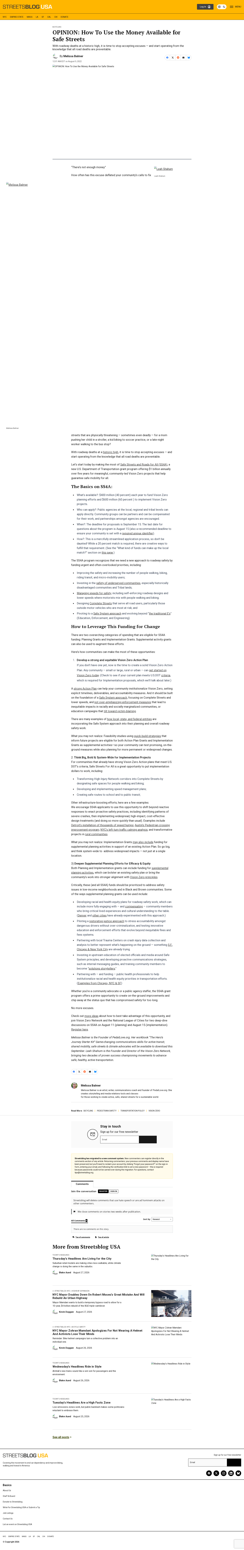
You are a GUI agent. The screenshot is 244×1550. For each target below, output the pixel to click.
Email (104, 1139)
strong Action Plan (85, 688)
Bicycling (57, 27)
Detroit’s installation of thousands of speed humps (102, 825)
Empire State (16, 17)
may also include (143, 842)
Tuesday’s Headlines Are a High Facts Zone (81, 1402)
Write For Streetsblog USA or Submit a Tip (21, 1507)
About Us (7, 1490)
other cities (99, 915)
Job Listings (8, 1513)
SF (43, 17)
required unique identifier (137, 533)
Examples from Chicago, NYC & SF (99, 983)
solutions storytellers (102, 968)
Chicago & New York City (92, 949)
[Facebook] (209, 1473)
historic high (110, 452)
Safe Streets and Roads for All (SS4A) (143, 464)
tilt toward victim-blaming (120, 711)
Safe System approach (107, 613)
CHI (55, 17)
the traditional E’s (159, 613)
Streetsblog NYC (62, 1291)
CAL (49, 17)
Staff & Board (9, 1496)
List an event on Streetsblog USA (17, 1524)
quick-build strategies (147, 736)
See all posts (61, 1437)
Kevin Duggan (66, 1312)
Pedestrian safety (106, 1111)
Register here (79, 1029)
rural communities (96, 834)
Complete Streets (101, 603)
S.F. (170, 945)
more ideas (91, 1016)
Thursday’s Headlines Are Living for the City (82, 1258)
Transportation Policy (132, 1111)
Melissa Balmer (73, 56)
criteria (165, 675)
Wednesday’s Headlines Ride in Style (77, 1366)
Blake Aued (65, 1272)
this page (107, 552)
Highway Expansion (80, 1291)
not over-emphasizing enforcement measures (122, 702)
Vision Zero (154, 1111)
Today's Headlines (61, 1255)
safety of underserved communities (118, 583)
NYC (5, 17)
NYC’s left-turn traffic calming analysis (124, 829)
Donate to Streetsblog (12, 1502)
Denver (82, 915)
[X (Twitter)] (216, 1473)
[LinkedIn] (231, 1473)
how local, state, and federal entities (129, 719)
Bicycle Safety (78, 1327)
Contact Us (8, 1519)
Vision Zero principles (143, 877)
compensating (134, 906)
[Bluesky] (238, 1473)
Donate (64, 17)
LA (37, 17)
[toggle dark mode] (221, 6)
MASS (29, 17)
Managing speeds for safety (94, 593)
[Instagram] (223, 1473)
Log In (203, 6)
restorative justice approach (106, 921)
